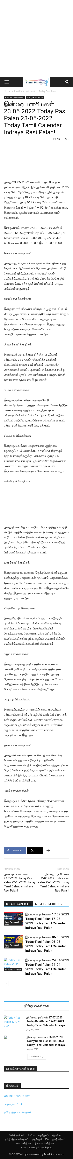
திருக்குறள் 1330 (13, 1104)
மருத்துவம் (43, 1135)
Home (7, 91)
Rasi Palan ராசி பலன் (24, 91)
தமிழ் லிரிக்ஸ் (58, 1139)
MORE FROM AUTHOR (48, 904)
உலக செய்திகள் (23, 1143)
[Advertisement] (36, 38)
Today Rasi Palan (48, 91)
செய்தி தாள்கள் (16, 1135)
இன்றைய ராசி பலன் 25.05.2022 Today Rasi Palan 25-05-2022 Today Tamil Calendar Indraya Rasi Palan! (53, 882)
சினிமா (31, 1135)
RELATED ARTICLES (18, 904)
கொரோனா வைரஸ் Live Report (36, 1147)
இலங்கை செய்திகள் (44, 1143)
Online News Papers (17, 1096)
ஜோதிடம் (56, 1135)
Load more (35, 1056)
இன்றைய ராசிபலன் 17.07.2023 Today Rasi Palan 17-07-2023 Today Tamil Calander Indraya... (46, 1021)
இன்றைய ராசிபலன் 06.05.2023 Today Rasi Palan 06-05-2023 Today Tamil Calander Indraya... (46, 1041)
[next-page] (12, 983)
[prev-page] (6, 983)
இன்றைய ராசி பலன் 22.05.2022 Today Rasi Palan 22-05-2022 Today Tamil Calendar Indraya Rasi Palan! (19, 882)
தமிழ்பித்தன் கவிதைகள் (18, 1112)
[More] (48, 850)
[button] (6, 82)
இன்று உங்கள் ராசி (36, 1006)
